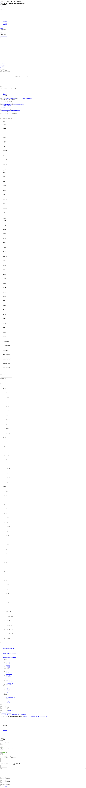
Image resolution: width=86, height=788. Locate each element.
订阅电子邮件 (9, 702)
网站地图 (15, 714)
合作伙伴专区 (9, 680)
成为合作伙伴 (9, 681)
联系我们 (8, 699)
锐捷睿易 (8, 698)
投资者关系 (3, 67)
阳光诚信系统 (9, 684)
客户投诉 (8, 675)
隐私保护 (7, 714)
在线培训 (8, 690)
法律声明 (3, 714)
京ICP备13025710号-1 (29, 716)
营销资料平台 (9, 688)
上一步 (2, 767)
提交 (2, 753)
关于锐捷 (3, 66)
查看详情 (3, 90)
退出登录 (5, 24)
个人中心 (5, 22)
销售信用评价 (9, 676)
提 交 (6, 767)
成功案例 (8, 666)
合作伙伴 (3, 65)
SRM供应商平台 (9, 683)
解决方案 (3, 33)
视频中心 (8, 689)
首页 (4, 93)
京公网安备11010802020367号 (40, 716)
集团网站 (24, 714)
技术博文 (8, 693)
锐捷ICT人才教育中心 (10, 697)
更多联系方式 (4, 786)
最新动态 (8, 665)
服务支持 (3, 63)
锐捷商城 (8, 671)
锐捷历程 (8, 663)
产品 (2, 28)
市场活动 (8, 667)
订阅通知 (5, 23)
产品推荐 (8, 692)
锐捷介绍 (8, 662)
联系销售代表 (9, 672)
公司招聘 (8, 701)
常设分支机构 (9, 674)
